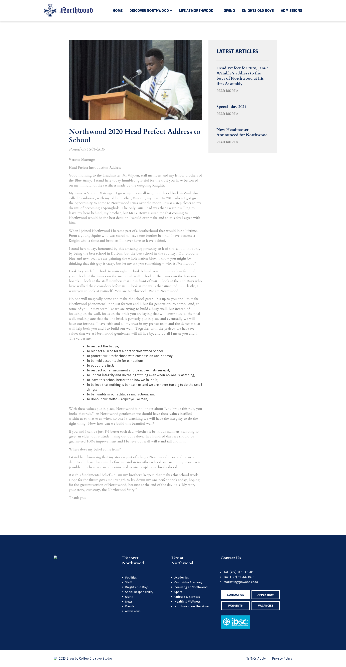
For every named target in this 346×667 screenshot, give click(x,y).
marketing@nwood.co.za (241, 582)
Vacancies (265, 605)
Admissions (291, 10)
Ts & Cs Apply (256, 658)
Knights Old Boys (258, 10)
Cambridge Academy (188, 582)
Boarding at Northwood (191, 587)
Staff (128, 582)
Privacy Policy (282, 658)
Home (118, 10)
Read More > (227, 91)
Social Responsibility (139, 592)
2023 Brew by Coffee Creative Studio (85, 658)
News (129, 601)
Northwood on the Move (191, 606)
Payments (235, 605)
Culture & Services (187, 597)
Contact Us (235, 595)
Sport (178, 592)
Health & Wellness (187, 601)
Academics (181, 577)
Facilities (131, 577)
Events (129, 606)
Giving (229, 10)
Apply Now (265, 595)
